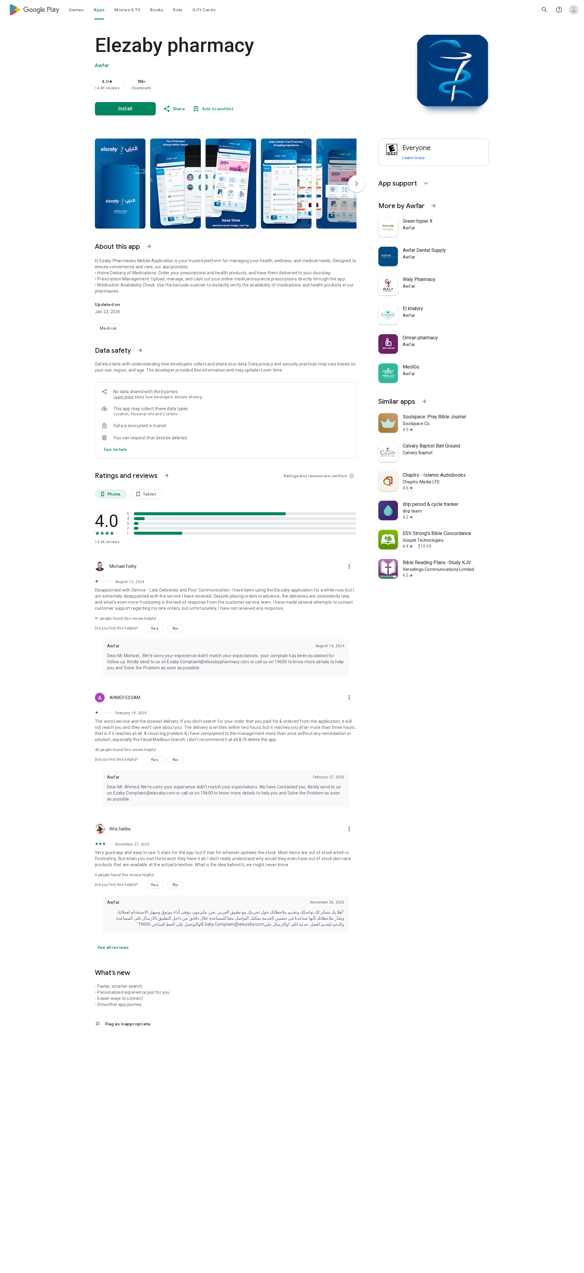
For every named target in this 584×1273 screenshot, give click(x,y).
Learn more (123, 397)
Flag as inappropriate (123, 1024)
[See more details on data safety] (115, 449)
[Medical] (108, 328)
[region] (216, 84)
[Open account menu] (573, 9)
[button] (120, 183)
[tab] (76, 9)
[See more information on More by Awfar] (433, 205)
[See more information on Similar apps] (424, 401)
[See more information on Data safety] (140, 350)
